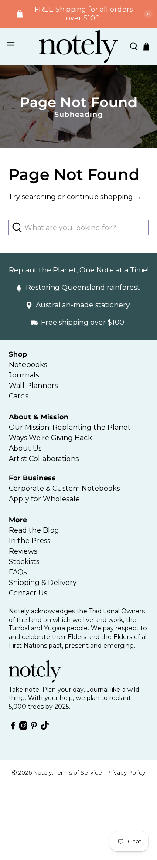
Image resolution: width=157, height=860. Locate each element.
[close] (148, 14)
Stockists (24, 561)
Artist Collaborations (43, 459)
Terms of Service (78, 772)
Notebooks (28, 364)
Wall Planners (33, 385)
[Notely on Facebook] (13, 728)
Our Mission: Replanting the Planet (70, 427)
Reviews (23, 551)
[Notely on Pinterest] (34, 728)
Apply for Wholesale (44, 499)
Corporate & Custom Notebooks (64, 488)
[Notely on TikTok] (45, 728)
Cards (18, 396)
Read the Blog (34, 530)
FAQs (18, 572)
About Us (25, 448)
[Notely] (78, 46)
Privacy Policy (125, 772)
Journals (24, 375)
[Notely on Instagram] (23, 728)
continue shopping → (104, 197)
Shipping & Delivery (43, 582)
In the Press (29, 541)
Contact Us (28, 593)
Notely (42, 772)
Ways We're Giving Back (50, 438)
